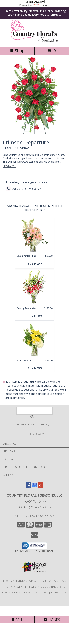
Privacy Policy (10, 592)
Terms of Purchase (35, 592)
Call (18, 619)
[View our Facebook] (28, 487)
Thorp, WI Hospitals (52, 580)
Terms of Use (59, 592)
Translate (45, 5)
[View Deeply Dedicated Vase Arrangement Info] (34, 287)
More (7, 165)
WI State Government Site (48, 586)
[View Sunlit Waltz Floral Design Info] (34, 340)
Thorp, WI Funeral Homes (19, 580)
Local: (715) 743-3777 (34, 507)
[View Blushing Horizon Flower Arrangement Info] (34, 235)
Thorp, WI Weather (16, 586)
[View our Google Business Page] (34, 487)
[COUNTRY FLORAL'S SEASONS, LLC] (34, 41)
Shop (19, 50)
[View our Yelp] (40, 487)
